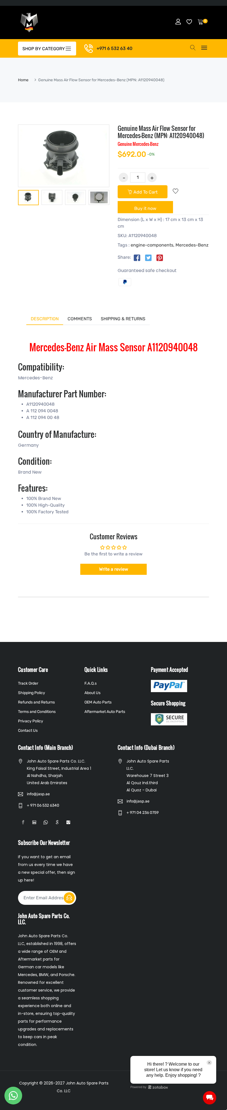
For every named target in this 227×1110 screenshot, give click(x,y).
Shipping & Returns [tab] (123, 318)
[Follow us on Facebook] (137, 258)
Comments (80, 318)
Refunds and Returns (36, 702)
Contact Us (28, 730)
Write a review (113, 569)
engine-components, (152, 245)
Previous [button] (9, 198)
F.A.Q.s (90, 683)
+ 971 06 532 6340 (43, 805)
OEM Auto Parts (98, 702)
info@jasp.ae (38, 794)
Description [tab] (45, 318)
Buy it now (145, 208)
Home (23, 80)
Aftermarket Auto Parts (104, 711)
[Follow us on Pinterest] (160, 258)
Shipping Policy (31, 692)
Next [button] (117, 198)
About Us (92, 692)
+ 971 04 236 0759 (143, 812)
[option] (28, 198)
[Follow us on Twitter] (148, 258)
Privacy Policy (30, 721)
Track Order (28, 683)
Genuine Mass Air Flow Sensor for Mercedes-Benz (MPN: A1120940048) (161, 132)
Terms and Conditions (37, 711)
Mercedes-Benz (192, 245)
